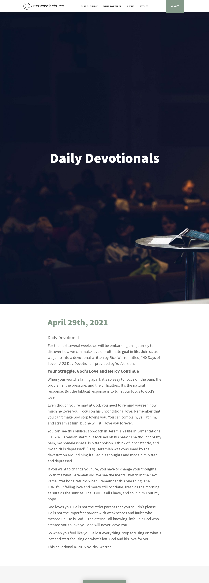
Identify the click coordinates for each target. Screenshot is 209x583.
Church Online (89, 6)
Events (144, 6)
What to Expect (112, 6)
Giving (130, 6)
